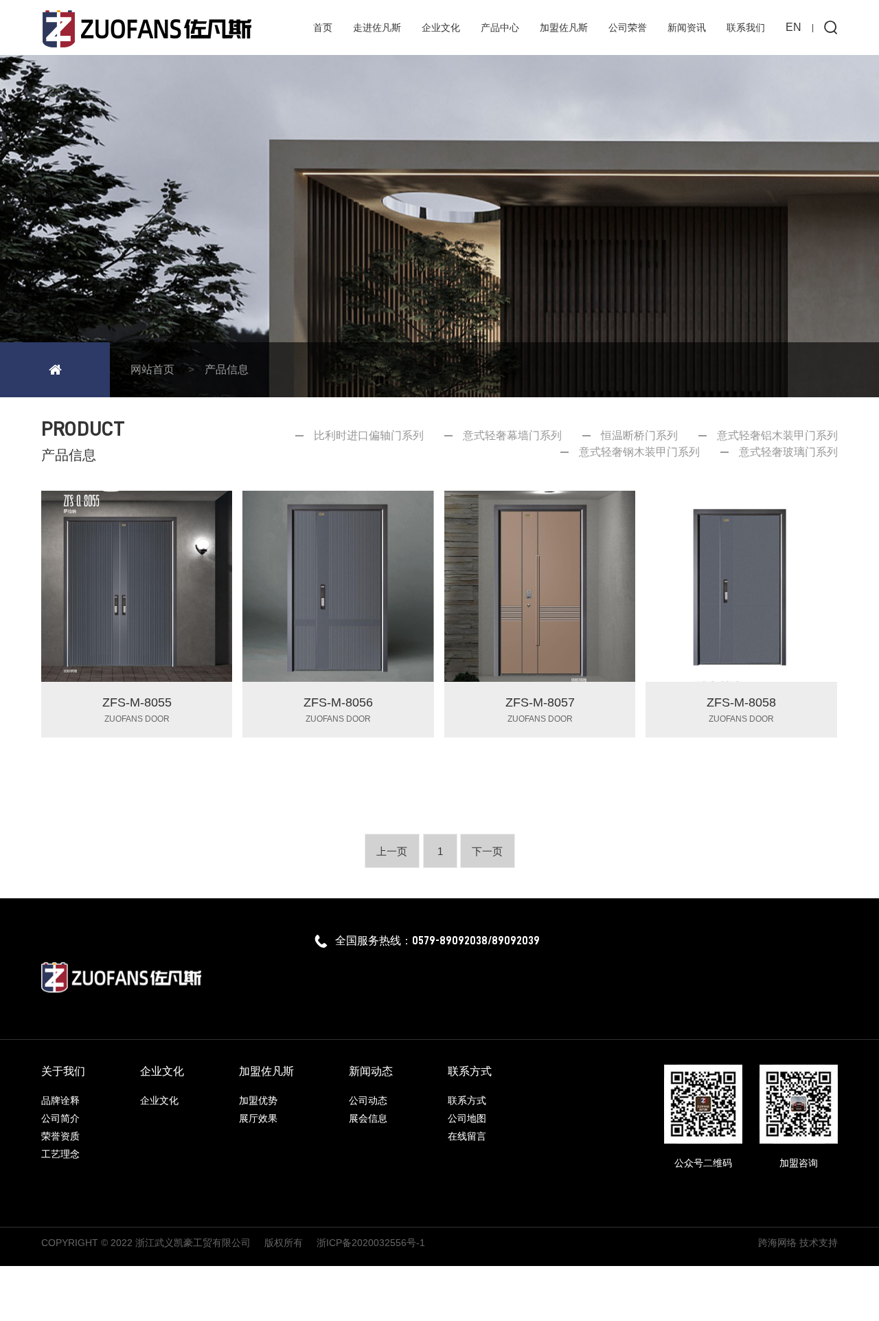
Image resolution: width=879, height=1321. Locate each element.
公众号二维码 (703, 1162)
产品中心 (500, 27)
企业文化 (441, 27)
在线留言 (467, 1136)
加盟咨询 (798, 1162)
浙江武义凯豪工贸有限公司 (193, 1242)
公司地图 (467, 1118)
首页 (322, 27)
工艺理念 (60, 1153)
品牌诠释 (60, 1100)
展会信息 (368, 1118)
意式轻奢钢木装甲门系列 (639, 452)
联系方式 (467, 1100)
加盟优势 (258, 1100)
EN (793, 27)
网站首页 (152, 369)
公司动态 (368, 1100)
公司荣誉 (627, 27)
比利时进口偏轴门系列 (369, 435)
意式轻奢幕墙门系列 (512, 435)
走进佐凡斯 (377, 27)
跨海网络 (777, 1242)
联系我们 (746, 27)
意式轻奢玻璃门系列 (788, 452)
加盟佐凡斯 (564, 27)
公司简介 (60, 1118)
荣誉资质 (60, 1136)
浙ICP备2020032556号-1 (371, 1242)
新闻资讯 (686, 27)
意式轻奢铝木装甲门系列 (777, 435)
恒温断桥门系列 (639, 435)
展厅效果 (258, 1118)
